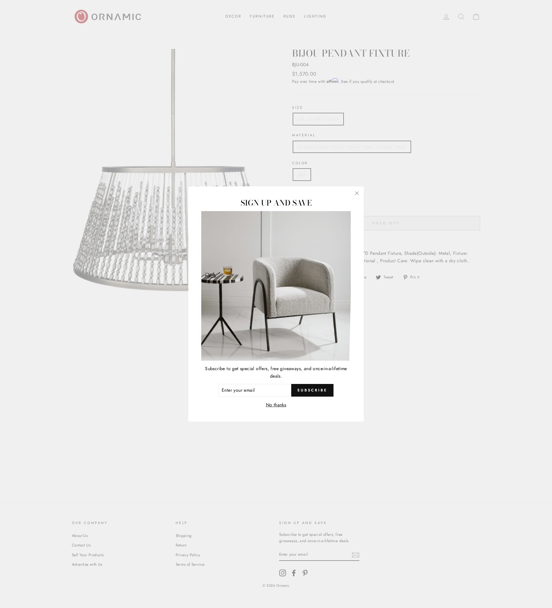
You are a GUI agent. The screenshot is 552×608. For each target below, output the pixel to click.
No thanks (276, 404)
